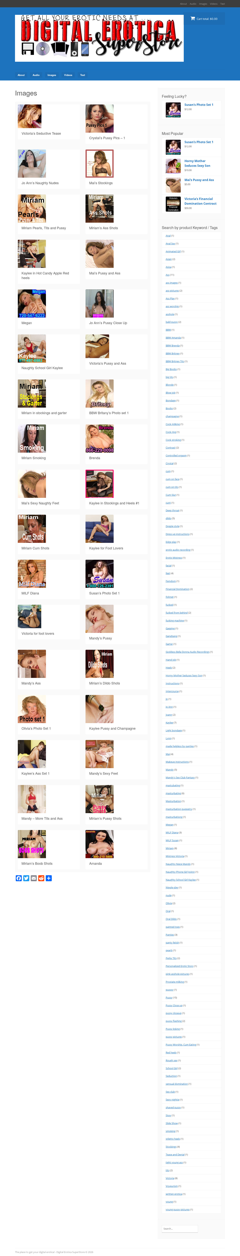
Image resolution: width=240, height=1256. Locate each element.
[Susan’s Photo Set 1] (100, 585)
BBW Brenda (173, 345)
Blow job (170, 392)
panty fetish (172, 942)
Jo (167, 699)
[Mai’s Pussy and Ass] (100, 265)
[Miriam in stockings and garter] (32, 405)
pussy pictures (174, 1036)
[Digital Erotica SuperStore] (99, 57)
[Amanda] (100, 856)
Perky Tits (171, 958)
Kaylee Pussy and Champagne (112, 728)
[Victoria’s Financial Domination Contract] (175, 204)
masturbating (173, 793)
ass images (172, 282)
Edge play (171, 542)
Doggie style (172, 526)
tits (167, 1170)
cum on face (172, 479)
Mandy (170, 769)
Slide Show (172, 1123)
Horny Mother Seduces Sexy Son (197, 163)
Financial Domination (177, 589)
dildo (168, 518)
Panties (170, 934)
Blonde (170, 384)
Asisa (168, 267)
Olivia (169, 903)
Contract (171, 447)
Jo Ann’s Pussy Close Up (108, 322)
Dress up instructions (177, 534)
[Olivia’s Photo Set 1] (32, 721)
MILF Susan (172, 840)
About (183, 3)
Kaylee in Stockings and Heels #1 (114, 502)
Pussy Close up (174, 1005)
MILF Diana (30, 592)
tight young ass (174, 1162)
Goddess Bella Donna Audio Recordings (187, 652)
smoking (170, 1131)
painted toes (173, 926)
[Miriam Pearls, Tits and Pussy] (32, 220)
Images (203, 3)
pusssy (169, 989)
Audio (193, 3)
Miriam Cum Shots (35, 547)
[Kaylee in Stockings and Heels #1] (100, 495)
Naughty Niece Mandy (178, 864)
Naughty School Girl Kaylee (42, 367)
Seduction (171, 1076)
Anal (168, 235)
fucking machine (175, 620)
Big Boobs (171, 369)
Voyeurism (172, 1186)
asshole (170, 314)
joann (169, 714)
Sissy (168, 1115)
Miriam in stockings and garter (44, 412)
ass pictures (172, 290)
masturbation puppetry (179, 809)
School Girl (172, 1068)
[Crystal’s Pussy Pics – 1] (100, 130)
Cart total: (207, 19)
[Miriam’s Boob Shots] (32, 856)
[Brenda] (100, 450)
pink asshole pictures (177, 974)
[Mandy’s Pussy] (100, 631)
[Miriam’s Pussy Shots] (100, 811)
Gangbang (171, 636)
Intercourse (172, 691)
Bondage (171, 400)
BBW (168, 329)
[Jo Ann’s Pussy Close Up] (100, 315)
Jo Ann (169, 706)
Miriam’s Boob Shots (37, 863)
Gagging (170, 628)
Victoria (170, 1178)
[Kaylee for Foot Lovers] (100, 540)
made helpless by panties (180, 746)
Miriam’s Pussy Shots (105, 818)
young (169, 1201)
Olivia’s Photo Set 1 (36, 728)
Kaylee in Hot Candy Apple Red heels (45, 275)
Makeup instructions (177, 761)
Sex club (170, 1091)
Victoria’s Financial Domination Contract (200, 201)
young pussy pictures (178, 1209)
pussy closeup (174, 1013)
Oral (168, 911)
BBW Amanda (173, 337)
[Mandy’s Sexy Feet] (100, 766)
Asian (169, 259)
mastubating (173, 785)
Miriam (170, 848)
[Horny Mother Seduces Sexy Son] (175, 166)
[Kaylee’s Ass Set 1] (32, 766)
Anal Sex (170, 243)
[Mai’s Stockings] (100, 175)
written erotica (174, 1194)
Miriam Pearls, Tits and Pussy (44, 227)
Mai (168, 754)
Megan (27, 322)
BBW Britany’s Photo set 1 (109, 412)
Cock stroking (173, 440)
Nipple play (172, 887)
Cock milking (173, 424)
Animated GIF (173, 251)
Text (222, 3)
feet (168, 573)
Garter (169, 644)
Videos (214, 3)
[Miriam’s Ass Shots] (100, 220)
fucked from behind (177, 612)
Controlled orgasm (176, 455)
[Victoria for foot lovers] (29, 626)
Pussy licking (173, 1029)
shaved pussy (173, 1107)
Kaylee (169, 722)
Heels (169, 667)
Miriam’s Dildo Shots (104, 683)
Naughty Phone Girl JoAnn (180, 872)
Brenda (94, 457)
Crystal (169, 463)
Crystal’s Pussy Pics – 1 (107, 137)
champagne (172, 416)
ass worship (172, 306)
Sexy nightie (172, 1099)
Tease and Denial (175, 1154)
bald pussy (172, 322)
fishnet (170, 597)
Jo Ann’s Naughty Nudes (40, 182)
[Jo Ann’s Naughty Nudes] (32, 175)
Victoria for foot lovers (38, 633)
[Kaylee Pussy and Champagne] (100, 721)
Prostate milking (175, 981)
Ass (168, 274)
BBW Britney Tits (175, 361)
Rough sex (171, 1060)
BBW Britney (173, 353)
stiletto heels (173, 1138)
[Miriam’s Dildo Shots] (100, 676)
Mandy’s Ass (31, 683)
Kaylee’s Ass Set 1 (36, 773)
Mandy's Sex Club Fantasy (180, 777)
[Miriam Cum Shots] (32, 540)
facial (168, 565)
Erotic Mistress (174, 557)
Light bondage (174, 730)
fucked (169, 604)
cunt (168, 502)
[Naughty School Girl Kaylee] (32, 360)
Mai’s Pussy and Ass (104, 272)
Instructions (172, 683)
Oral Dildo (171, 919)
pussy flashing (174, 1021)
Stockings (171, 1146)
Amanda (95, 863)
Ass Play (170, 298)
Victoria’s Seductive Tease (41, 133)
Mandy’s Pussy (100, 638)
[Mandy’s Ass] (32, 676)
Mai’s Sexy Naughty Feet (40, 502)
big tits (169, 377)
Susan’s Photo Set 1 (104, 592)
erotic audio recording (178, 549)
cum (168, 471)
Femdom (171, 581)
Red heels (171, 1052)
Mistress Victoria (175, 856)
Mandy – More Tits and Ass (42, 818)
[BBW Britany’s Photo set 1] (100, 405)
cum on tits (172, 487)
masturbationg (174, 817)
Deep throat (172, 510)
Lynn (168, 738)
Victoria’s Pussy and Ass (107, 363)
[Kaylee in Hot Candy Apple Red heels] (32, 265)
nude (169, 895)
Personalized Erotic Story (180, 966)
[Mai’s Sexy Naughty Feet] (32, 495)
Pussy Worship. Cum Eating (181, 1044)
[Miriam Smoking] (32, 450)
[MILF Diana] (32, 585)
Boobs (169, 408)
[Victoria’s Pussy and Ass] (97, 356)
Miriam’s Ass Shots (103, 227)
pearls (169, 950)
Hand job (171, 659)
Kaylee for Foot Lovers (106, 547)
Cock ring (171, 432)
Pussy (169, 997)
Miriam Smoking (34, 457)
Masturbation (173, 801)
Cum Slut (171, 495)
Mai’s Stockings (101, 182)
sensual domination (177, 1083)
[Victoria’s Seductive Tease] (29, 126)
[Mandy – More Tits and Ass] (32, 811)
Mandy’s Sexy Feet (103, 773)
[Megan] (32, 315)
